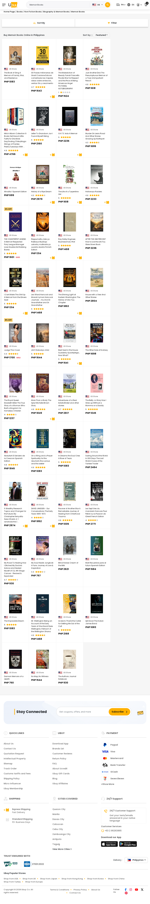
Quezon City (58, 809)
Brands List (58, 748)
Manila (55, 814)
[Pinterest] (126, 893)
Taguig (56, 844)
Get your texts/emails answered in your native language (122, 818)
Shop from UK (29, 878)
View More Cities (61, 849)
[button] (121, 5)
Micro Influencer (12, 783)
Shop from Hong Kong (72, 878)
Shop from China (116, 878)
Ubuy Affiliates (60, 783)
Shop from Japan (48, 878)
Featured (101, 35)
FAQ (54, 763)
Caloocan (57, 824)
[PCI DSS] (10, 864)
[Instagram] (131, 890)
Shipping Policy (11, 778)
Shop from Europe (34, 881)
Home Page (9, 11)
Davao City (58, 819)
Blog (54, 778)
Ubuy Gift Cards (61, 773)
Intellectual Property (15, 758)
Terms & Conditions (59, 889)
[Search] (107, 4)
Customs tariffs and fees (17, 773)
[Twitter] (142, 890)
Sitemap (8, 763)
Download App (60, 743)
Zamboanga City (61, 834)
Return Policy (59, 758)
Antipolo (57, 839)
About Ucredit (59, 768)
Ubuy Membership (13, 788)
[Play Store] (128, 845)
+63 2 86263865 (113, 830)
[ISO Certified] (32, 864)
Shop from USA (11, 878)
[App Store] (110, 845)
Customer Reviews (62, 753)
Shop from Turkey (12, 881)
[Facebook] (126, 890)
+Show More (107, 784)
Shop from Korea (95, 878)
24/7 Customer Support (122, 810)
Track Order (10, 768)
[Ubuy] (12, 5)
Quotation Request (14, 753)
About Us (8, 743)
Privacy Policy (80, 889)
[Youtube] (137, 890)
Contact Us (10, 748)
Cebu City (57, 829)
